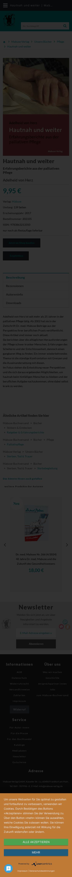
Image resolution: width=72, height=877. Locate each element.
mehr (36, 852)
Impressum (22, 871)
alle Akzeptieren (36, 842)
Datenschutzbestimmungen (42, 871)
